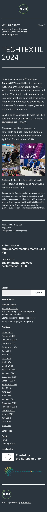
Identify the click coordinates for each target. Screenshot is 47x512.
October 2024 (8, 343)
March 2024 (7, 366)
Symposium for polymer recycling (17, 321)
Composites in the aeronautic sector (18, 318)
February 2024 (8, 369)
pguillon (7, 228)
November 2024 (9, 340)
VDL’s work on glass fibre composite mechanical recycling (18, 312)
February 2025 (8, 336)
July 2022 (6, 418)
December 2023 (9, 377)
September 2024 (9, 347)
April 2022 (6, 425)
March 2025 (7, 332)
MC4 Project (11, 25)
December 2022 (9, 403)
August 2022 (7, 414)
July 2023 (6, 388)
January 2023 (8, 399)
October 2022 (8, 410)
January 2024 (8, 373)
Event (4, 436)
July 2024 (6, 351)
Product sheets (9, 305)
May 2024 (6, 358)
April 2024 (6, 362)
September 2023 (9, 384)
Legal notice (7, 449)
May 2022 (6, 422)
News (4, 440)
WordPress (26, 502)
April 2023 (6, 395)
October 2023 (8, 381)
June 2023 (6, 392)
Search (5, 288)
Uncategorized (21, 231)
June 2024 (7, 354)
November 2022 (9, 407)
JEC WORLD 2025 (10, 308)
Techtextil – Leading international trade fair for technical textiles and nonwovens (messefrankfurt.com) (23, 184)
